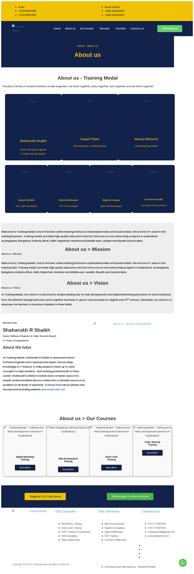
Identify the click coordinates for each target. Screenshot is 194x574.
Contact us (137, 28)
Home (57, 28)
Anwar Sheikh (26, 200)
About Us (70, 28)
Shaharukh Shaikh (33, 141)
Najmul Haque (111, 200)
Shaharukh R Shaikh (26, 330)
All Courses (86, 28)
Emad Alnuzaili (153, 199)
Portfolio (121, 28)
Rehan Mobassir (69, 200)
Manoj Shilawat (146, 139)
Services (104, 28)
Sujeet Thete (89, 139)
